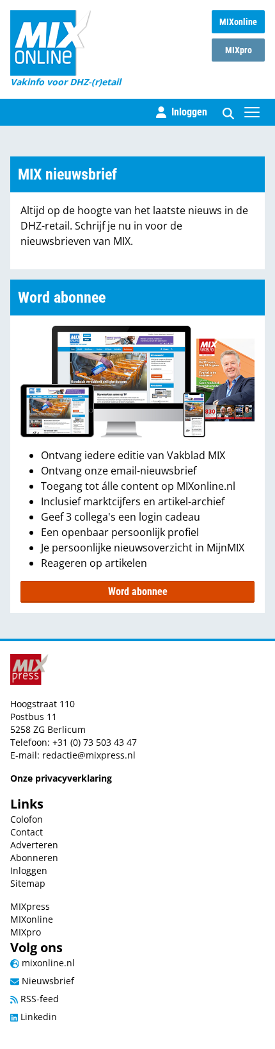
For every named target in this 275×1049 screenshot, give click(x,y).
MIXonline (238, 22)
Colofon (26, 819)
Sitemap (27, 883)
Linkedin (37, 1017)
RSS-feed (38, 999)
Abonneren (34, 858)
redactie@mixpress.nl (89, 755)
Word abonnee (138, 591)
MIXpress (30, 906)
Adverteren (34, 845)
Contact (26, 832)
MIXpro (238, 50)
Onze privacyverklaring (61, 778)
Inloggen (28, 870)
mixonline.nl (47, 963)
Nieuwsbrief (46, 981)
